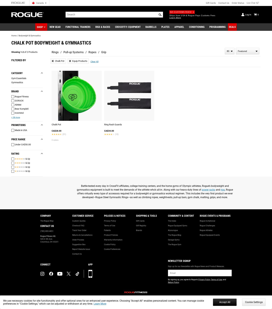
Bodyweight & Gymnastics (30, 36)
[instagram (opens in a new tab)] (42, 274)
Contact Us (223, 3)
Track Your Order (79, 230)
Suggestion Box (78, 244)
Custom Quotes (78, 221)
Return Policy (173, 282)
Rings (55, 52)
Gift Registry (141, 226)
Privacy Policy (110, 221)
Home (14, 36)
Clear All (94, 61)
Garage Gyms (173, 240)
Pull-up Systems (73, 52)
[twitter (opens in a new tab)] (69, 274)
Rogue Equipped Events (210, 235)
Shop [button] (40, 27)
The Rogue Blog (174, 235)
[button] (160, 15)
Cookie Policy (110, 244)
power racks (208, 189)
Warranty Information (113, 240)
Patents (107, 230)
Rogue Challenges (207, 226)
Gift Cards (211, 3)
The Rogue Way (47, 221)
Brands (139, 230)
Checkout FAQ (78, 226)
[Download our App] (90, 274)
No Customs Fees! (181, 12)
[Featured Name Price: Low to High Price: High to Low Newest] (247, 51)
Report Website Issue (81, 249)
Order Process (78, 240)
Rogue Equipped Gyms (177, 226)
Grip (103, 52)
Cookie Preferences (112, 249)
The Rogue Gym (174, 244)
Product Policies (111, 235)
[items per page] (230, 51)
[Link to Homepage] (27, 15)
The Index (172, 221)
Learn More (100, 303)
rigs (223, 189)
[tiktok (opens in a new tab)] (77, 274)
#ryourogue (173, 230)
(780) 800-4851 (47, 231)
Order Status (238, 3)
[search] (114, 15)
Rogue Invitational (207, 221)
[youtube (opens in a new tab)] (60, 274)
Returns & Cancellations (82, 235)
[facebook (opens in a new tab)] (51, 274)
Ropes (92, 52)
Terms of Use (109, 226)
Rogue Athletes (206, 230)
